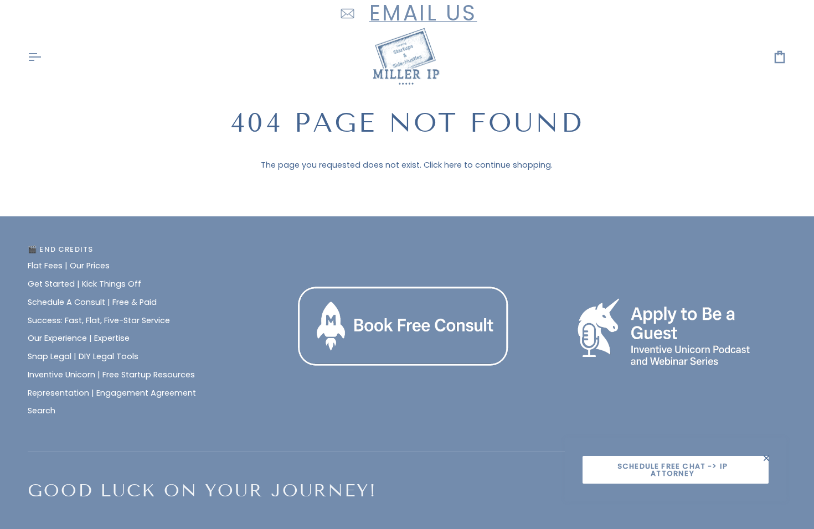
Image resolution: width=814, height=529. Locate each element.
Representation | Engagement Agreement (112, 392)
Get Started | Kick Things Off (84, 283)
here (453, 164)
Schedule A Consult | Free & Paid (92, 302)
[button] (407, 247)
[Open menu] (44, 57)
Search (41, 410)
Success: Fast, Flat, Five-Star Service (99, 320)
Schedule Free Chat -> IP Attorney (672, 470)
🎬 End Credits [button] (60, 249)
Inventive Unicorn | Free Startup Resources (111, 374)
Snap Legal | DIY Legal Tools (83, 356)
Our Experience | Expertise (79, 338)
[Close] (771, 458)
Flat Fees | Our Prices (69, 265)
